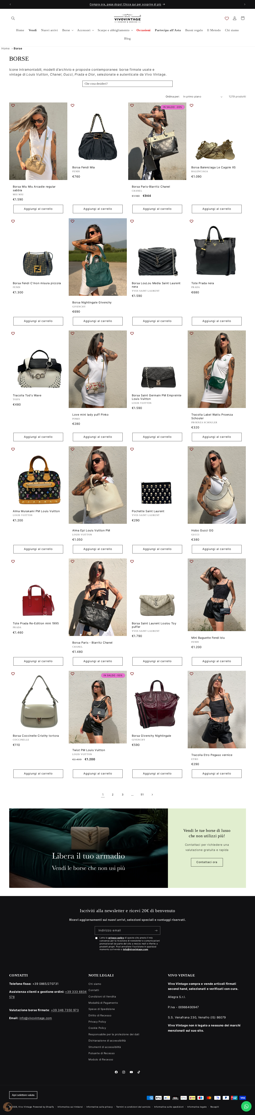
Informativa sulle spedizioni (169, 1107)
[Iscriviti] (156, 930)
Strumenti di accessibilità (104, 1047)
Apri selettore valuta (23, 1095)
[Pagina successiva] (152, 795)
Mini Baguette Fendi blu (208, 638)
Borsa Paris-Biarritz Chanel (151, 186)
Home (5, 48)
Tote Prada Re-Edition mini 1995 (36, 623)
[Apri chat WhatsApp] (246, 1106)
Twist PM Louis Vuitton (88, 750)
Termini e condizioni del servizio (133, 1107)
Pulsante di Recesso (101, 1053)
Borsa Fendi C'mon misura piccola (37, 283)
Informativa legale (197, 1107)
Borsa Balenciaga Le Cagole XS (213, 167)
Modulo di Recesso (100, 1059)
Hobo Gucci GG (202, 530)
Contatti (93, 990)
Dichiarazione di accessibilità (107, 1040)
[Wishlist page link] (227, 18)
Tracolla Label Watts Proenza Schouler (212, 416)
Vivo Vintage (25, 1107)
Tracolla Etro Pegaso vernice (211, 755)
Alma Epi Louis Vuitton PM (91, 530)
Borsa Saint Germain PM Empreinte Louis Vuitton (156, 397)
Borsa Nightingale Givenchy (92, 302)
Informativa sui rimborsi (70, 1107)
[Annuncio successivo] (245, 4)
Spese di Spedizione (101, 1009)
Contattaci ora (206, 862)
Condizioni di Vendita (102, 996)
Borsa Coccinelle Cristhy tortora (36, 735)
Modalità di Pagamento (103, 1002)
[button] (13, 18)
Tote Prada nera (202, 283)
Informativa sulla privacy (99, 1107)
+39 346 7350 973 (65, 1010)
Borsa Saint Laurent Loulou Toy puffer (154, 625)
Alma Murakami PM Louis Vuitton (36, 511)
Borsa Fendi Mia (83, 167)
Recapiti (214, 1107)
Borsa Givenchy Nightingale (151, 735)
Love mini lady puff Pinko (90, 414)
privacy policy (116, 937)
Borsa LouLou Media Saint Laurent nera (156, 284)
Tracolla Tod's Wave (27, 395)
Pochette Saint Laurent (148, 511)
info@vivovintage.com (135, 949)
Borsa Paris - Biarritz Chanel (92, 642)
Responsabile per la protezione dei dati (113, 1034)
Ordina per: (173, 96)
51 (142, 794)
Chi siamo (94, 983)
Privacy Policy (97, 1021)
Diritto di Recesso (99, 1015)
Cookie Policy (97, 1028)
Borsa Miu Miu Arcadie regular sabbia (34, 188)
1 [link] (103, 794)
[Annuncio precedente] (10, 4)
